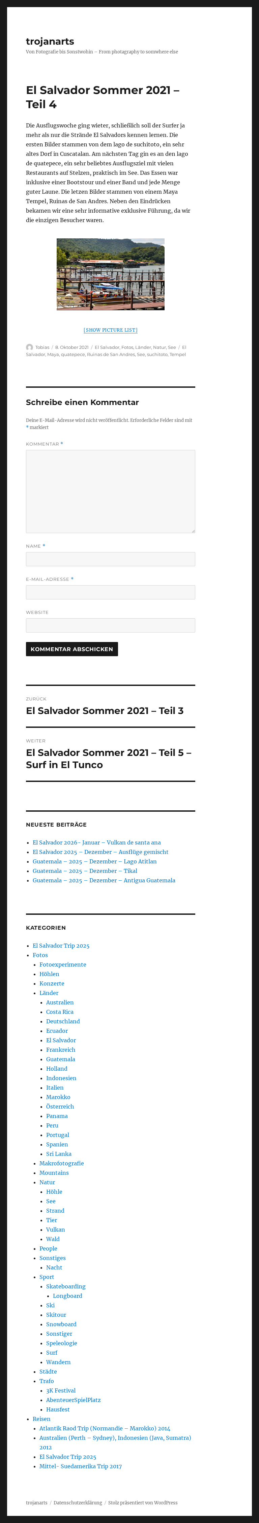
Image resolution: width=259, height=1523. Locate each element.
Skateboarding (66, 1286)
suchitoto (157, 354)
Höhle (54, 1191)
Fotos (127, 347)
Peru (52, 1125)
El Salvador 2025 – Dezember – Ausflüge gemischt (101, 852)
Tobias (42, 347)
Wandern (58, 1362)
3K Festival (61, 1390)
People (48, 1248)
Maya (53, 354)
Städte (48, 1371)
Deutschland (63, 1021)
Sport (46, 1277)
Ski (50, 1305)
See (172, 347)
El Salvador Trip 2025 (61, 945)
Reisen (42, 1418)
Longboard (67, 1295)
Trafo (46, 1381)
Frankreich (61, 1049)
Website (37, 612)
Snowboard (61, 1324)
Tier (51, 1220)
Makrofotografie (61, 1163)
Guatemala (60, 1059)
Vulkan (55, 1229)
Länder (143, 347)
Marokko (58, 1097)
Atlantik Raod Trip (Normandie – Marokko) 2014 (104, 1428)
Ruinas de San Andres (111, 354)
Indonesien (61, 1078)
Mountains (54, 1172)
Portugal (57, 1135)
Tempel (178, 354)
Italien (55, 1087)
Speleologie (61, 1343)
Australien (60, 1002)
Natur (159, 347)
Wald (53, 1239)
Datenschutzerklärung (78, 1503)
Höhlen (49, 974)
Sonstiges (52, 1258)
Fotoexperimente (62, 964)
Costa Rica (60, 1011)
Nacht (54, 1267)
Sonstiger (59, 1333)
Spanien (57, 1144)
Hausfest (58, 1409)
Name (36, 546)
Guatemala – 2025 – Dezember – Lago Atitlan (95, 861)
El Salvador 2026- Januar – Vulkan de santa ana (97, 842)
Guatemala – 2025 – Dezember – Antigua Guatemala (104, 880)
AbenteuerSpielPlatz (73, 1400)
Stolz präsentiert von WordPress (143, 1503)
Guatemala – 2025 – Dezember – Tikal (85, 870)
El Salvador (107, 347)
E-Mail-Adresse (50, 579)
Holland (56, 1068)
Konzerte (51, 983)
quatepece (73, 354)
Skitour (56, 1314)
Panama (57, 1116)
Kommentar (44, 444)
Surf (51, 1352)
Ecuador (57, 1030)
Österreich (60, 1106)
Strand (55, 1210)
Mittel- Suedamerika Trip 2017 (80, 1466)
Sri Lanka (58, 1153)
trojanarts (50, 41)
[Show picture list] (111, 330)
